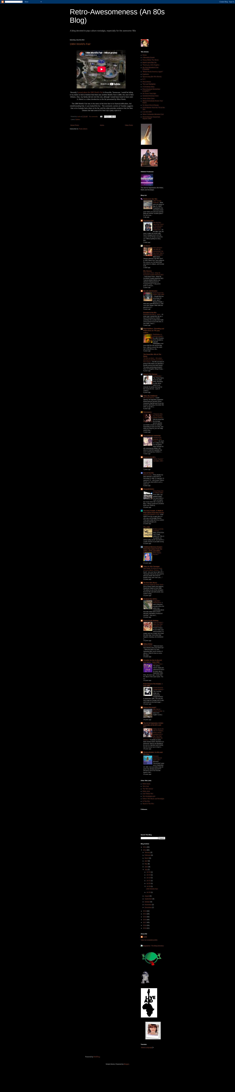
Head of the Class (148, 98)
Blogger (126, 1064)
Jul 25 (149, 883)
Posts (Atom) (83, 129)
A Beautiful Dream (149, 57)
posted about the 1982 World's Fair (90, 92)
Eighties (77, 119)
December (148, 907)
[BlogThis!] (107, 116)
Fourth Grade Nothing (150, 620)
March (147, 858)
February (148, 855)
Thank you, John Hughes (151, 65)
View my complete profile (149, 940)
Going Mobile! (157, 376)
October (147, 902)
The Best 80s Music (150, 583)
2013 (145, 911)
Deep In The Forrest (150, 374)
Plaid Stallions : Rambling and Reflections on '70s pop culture (153, 330)
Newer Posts (74, 125)
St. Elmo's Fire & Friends (151, 105)
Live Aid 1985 (147, 112)
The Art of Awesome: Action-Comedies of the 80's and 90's (153, 725)
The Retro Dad (148, 220)
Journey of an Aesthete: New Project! (157, 439)
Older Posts (129, 125)
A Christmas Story (148, 87)
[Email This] (105, 116)
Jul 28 (149, 886)
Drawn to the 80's (149, 457)
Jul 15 (149, 875)
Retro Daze (146, 784)
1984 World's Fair (80, 44)
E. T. (144, 79)
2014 (145, 914)
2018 (145, 925)
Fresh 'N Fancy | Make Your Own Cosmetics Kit (158, 624)
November (148, 904)
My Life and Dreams (150, 291)
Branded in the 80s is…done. (152, 314)
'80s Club (146, 786)
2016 (145, 920)
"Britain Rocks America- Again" (153, 72)
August (147, 896)
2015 (145, 917)
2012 (145, 850)
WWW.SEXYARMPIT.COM (151, 514)
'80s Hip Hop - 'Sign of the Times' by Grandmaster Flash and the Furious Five (158, 226)
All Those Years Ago (149, 93)
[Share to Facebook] (112, 116)
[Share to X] (110, 116)
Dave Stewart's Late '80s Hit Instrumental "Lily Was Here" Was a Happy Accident (158, 251)
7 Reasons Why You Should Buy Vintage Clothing (158, 415)
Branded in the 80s (149, 312)
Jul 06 (149, 872)
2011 (145, 847)
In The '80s (146, 801)
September (148, 899)
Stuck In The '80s (148, 804)
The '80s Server (148, 789)
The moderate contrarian (152, 435)
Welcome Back (148, 646)
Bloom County (147, 475)
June (146, 867)
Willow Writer (147, 644)
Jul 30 (149, 892)
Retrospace (147, 412)
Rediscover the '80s (150, 199)
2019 (145, 928)
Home (102, 125)
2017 (145, 922)
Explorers (146, 74)
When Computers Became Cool (153, 114)
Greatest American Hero (151, 96)
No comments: (93, 116)
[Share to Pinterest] (114, 116)
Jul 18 (149, 878)
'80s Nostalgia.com (149, 796)
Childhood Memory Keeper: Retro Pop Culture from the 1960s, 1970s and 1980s (152, 549)
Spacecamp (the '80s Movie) (152, 77)
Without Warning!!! (149, 707)
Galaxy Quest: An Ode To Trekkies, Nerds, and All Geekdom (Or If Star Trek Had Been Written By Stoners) (153, 734)
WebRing (97, 1057)
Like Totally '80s (148, 794)
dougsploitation (148, 489)
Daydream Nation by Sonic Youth (153, 584)
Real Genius (147, 82)
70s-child (146, 527)
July (146, 869)
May (146, 864)
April (146, 861)
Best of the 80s (148, 473)
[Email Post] (101, 116)
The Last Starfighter (149, 84)
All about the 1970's (150, 599)
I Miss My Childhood (150, 396)
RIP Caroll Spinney (149, 397)
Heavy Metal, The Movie (151, 60)
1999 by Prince (157, 664)
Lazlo (145, 937)
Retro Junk (146, 791)
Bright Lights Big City (149, 62)
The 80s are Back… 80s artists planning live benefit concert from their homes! (153, 360)
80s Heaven (147, 271)
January (147, 852)
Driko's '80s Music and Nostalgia (153, 799)
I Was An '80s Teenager (151, 566)
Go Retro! (146, 246)
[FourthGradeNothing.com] (153, 1039)
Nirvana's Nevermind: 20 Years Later (157, 757)
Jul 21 (149, 881)
